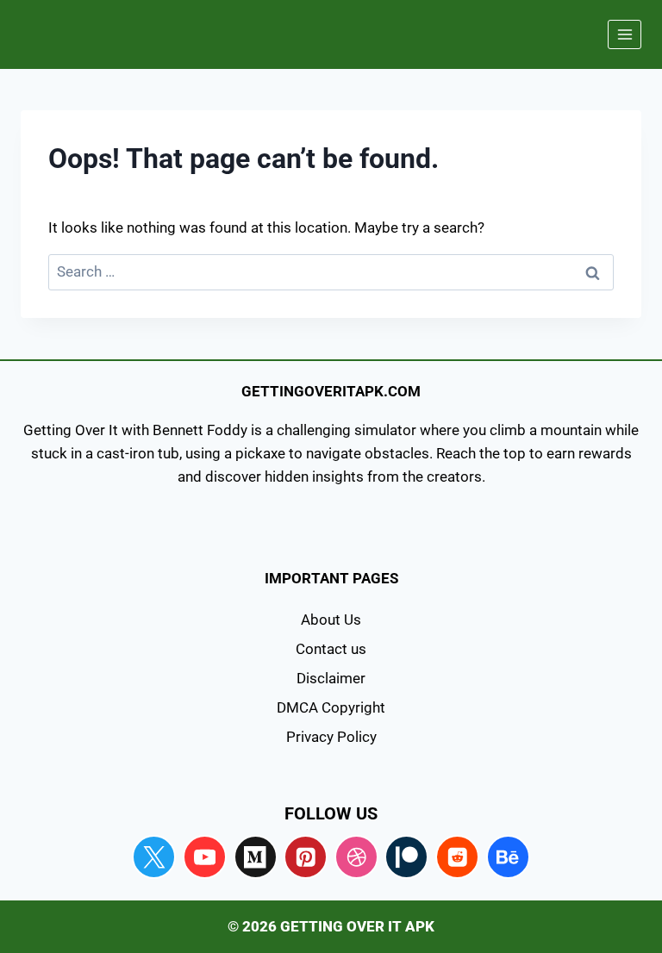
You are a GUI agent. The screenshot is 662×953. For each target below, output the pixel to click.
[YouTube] (205, 857)
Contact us (331, 648)
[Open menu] (624, 34)
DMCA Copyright (331, 707)
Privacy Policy (331, 736)
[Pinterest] (306, 857)
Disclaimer (331, 678)
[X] (154, 857)
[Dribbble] (356, 857)
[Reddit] (457, 857)
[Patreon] (406, 857)
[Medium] (256, 857)
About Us (331, 619)
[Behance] (508, 857)
